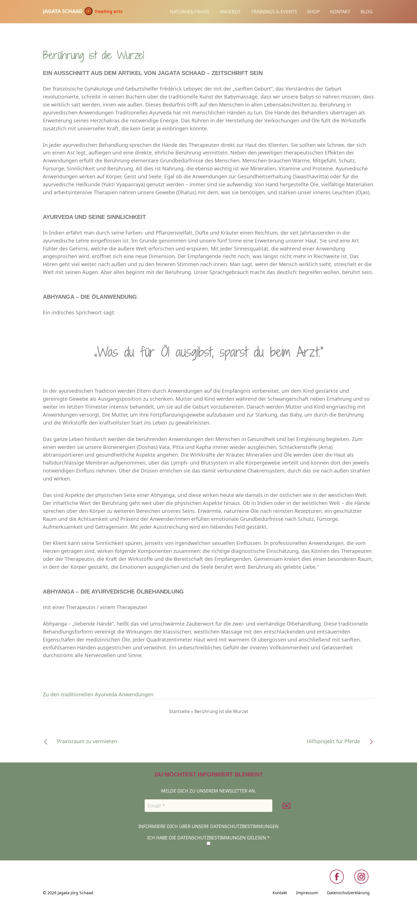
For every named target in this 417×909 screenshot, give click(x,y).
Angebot (230, 12)
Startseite (179, 711)
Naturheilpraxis (189, 12)
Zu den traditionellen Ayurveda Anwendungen (98, 694)
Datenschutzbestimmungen (244, 826)
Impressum (307, 892)
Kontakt (340, 12)
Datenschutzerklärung (348, 892)
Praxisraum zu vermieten (87, 741)
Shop (313, 12)
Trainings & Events (274, 12)
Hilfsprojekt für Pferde (333, 741)
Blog (367, 12)
